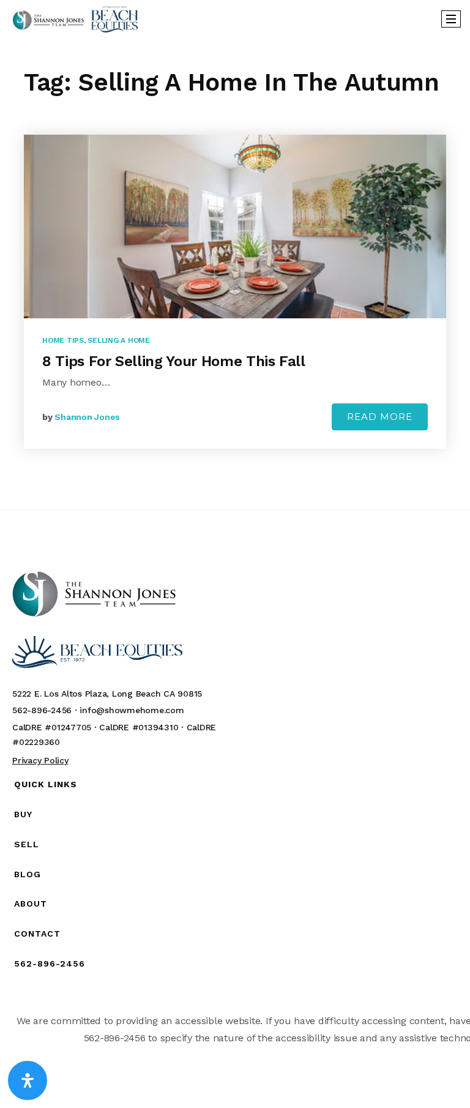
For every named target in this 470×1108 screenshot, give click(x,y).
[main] (235, 273)
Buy (23, 814)
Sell (26, 844)
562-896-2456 (49, 963)
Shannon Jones (87, 417)
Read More (379, 416)
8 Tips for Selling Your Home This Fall (173, 361)
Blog (27, 874)
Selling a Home (119, 340)
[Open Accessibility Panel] (27, 1080)
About (30, 903)
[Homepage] (75, 19)
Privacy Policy (40, 760)
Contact (37, 933)
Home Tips (63, 340)
